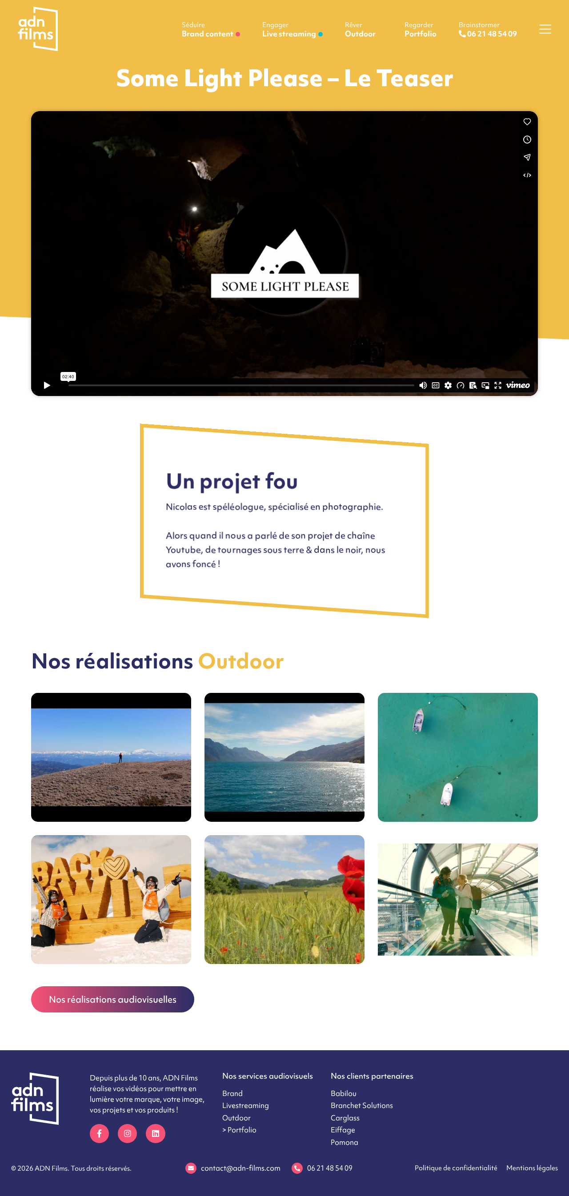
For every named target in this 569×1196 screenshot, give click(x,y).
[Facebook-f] (99, 1133)
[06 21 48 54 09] (297, 1168)
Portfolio (421, 29)
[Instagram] (127, 1133)
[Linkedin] (155, 1133)
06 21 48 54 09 (330, 1168)
